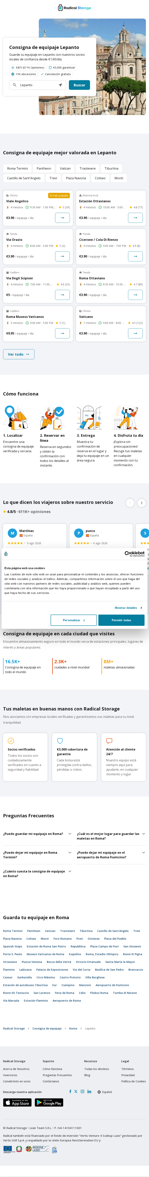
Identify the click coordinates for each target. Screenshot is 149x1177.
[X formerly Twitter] (75, 1091)
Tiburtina (86, 931)
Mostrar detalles (126, 607)
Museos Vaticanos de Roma (45, 954)
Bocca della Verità (59, 962)
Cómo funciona (52, 1069)
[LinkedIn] (89, 1091)
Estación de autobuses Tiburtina (25, 985)
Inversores (10, 1075)
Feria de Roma (64, 993)
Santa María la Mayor (120, 962)
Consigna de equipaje (47, 1028)
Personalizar (71, 620)
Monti (45, 938)
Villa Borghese (95, 977)
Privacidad (128, 1075)
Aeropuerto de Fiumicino (112, 985)
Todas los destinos (96, 1069)
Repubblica (78, 946)
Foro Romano (63, 938)
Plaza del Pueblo (115, 938)
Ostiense (94, 938)
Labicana (25, 969)
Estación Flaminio (36, 1000)
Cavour (8, 977)
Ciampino (68, 985)
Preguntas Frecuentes (57, 1075)
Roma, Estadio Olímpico (102, 954)
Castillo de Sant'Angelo (113, 931)
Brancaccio (135, 969)
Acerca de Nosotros (16, 1069)
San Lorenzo (42, 993)
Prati (79, 938)
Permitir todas (121, 620)
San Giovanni (132, 946)
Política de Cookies (133, 1081)
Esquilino (75, 954)
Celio (82, 993)
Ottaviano (10, 962)
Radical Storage (14, 1028)
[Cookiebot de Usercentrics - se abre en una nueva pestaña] (128, 554)
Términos (127, 1069)
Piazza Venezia (32, 962)
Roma (73, 1028)
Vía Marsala (11, 1000)
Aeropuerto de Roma (67, 1000)
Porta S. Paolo (12, 954)
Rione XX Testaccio (16, 993)
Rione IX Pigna (132, 954)
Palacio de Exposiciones (52, 969)
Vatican (50, 931)
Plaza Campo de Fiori (104, 946)
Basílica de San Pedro (109, 969)
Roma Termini (13, 931)
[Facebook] (70, 1091)
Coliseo (31, 938)
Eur (54, 985)
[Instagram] (82, 1091)
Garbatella (24, 977)
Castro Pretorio (70, 977)
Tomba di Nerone (125, 993)
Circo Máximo (45, 977)
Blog (87, 1075)
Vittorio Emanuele (88, 962)
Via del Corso (81, 969)
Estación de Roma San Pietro (46, 946)
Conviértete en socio (16, 1081)
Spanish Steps (12, 946)
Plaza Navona (12, 938)
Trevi (136, 931)
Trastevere (67, 931)
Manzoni (85, 985)
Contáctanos (51, 1081)
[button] (60, 85)
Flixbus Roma (99, 993)
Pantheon (33, 931)
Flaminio (9, 969)
